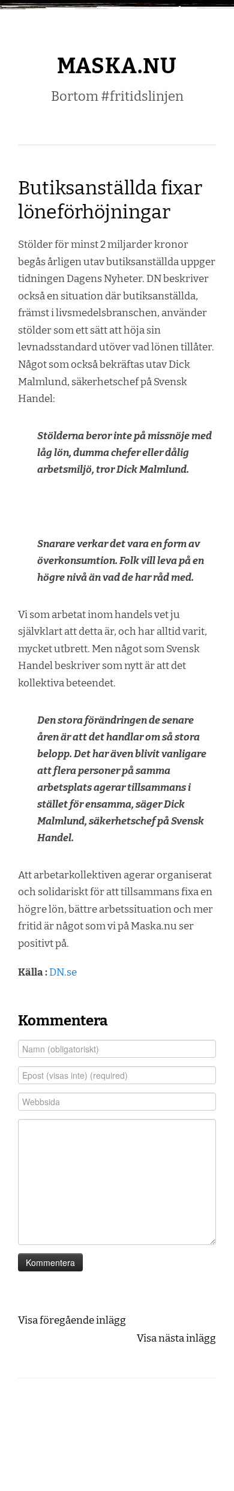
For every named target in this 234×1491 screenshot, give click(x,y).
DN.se (63, 972)
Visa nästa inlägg (176, 1338)
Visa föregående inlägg (72, 1320)
